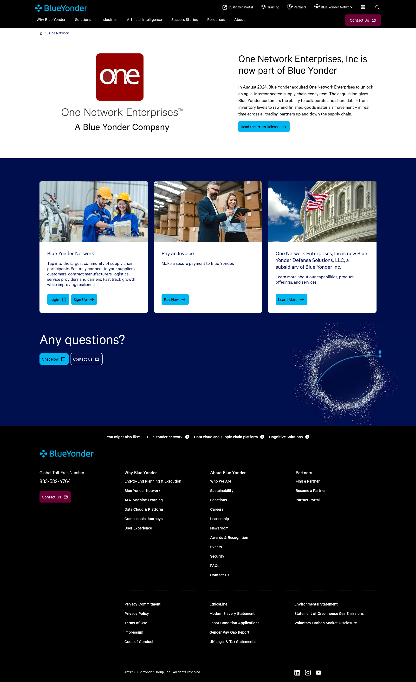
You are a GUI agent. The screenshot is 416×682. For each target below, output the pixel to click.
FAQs (214, 565)
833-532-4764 (55, 481)
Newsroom (219, 527)
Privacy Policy (136, 613)
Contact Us (219, 574)
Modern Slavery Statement (232, 613)
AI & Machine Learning (143, 499)
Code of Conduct (139, 641)
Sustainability (222, 490)
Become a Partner (311, 490)
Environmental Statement (316, 603)
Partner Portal (308, 499)
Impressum (133, 632)
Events (216, 546)
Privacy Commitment (142, 603)
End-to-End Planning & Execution (152, 481)
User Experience (138, 527)
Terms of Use (135, 622)
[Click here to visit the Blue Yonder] (40, 33)
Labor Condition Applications (234, 622)
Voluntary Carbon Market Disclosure (325, 622)
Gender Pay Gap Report (229, 632)
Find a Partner (308, 481)
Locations (218, 499)
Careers (216, 509)
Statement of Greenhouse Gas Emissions (329, 613)
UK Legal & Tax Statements (232, 641)
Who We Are (220, 481)
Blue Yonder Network (142, 490)
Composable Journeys (143, 518)
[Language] (363, 9)
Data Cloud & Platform (143, 509)
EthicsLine (218, 603)
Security (217, 556)
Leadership (219, 518)
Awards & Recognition (229, 537)
